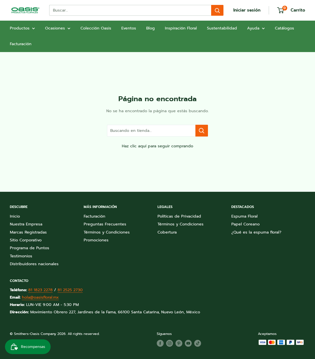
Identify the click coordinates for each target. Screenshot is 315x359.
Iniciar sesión (246, 10)
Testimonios (21, 256)
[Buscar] (217, 10)
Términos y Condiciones (107, 232)
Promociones (96, 240)
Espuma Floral (244, 216)
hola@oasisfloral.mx (40, 297)
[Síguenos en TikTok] (197, 343)
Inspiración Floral (181, 28)
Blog (150, 28)
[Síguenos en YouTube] (188, 343)
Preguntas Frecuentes (105, 224)
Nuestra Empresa (26, 224)
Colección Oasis (95, 28)
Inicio (15, 216)
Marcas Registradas (28, 232)
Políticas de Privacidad (179, 216)
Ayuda (253, 28)
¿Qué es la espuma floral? (256, 232)
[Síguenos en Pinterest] (178, 343)
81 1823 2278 (40, 290)
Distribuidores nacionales (34, 264)
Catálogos (284, 28)
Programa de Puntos (29, 248)
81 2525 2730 (70, 290)
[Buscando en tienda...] (201, 131)
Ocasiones (55, 28)
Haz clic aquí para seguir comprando (157, 146)
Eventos (128, 28)
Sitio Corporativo (26, 240)
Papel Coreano (245, 224)
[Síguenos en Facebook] (160, 343)
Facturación (21, 44)
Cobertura (167, 232)
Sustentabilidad (222, 28)
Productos (20, 28)
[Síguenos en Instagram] (169, 343)
